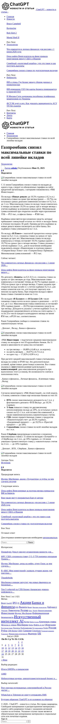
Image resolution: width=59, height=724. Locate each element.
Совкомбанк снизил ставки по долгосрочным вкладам (32, 70)
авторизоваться (50, 537)
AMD (3, 674)
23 (22, 651)
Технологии (12, 44)
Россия (52, 627)
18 (6, 651)
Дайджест (52, 607)
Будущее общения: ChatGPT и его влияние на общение (27, 699)
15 (19, 648)
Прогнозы (16, 628)
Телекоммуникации (47, 631)
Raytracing (11, 28)
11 (6, 648)
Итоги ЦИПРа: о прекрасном (15, 669)
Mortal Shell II (13, 37)
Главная (10, 16)
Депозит (4, 611)
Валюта (23, 607)
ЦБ (39, 633)
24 (3, 654)
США (20, 631)
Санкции (27, 630)
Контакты (11, 113)
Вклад (29, 607)
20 (13, 651)
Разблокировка (26, 628)
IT (18, 603)
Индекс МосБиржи (23, 613)
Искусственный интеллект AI (21, 619)
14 (16, 648)
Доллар (24, 610)
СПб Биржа (12, 631)
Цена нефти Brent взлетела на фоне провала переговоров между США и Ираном (27, 57)
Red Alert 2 (12, 33)
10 (3, 648)
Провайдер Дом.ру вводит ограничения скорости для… (27, 552)
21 (16, 651)
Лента (9, 115)
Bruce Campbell (14, 23)
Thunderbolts (7, 578)
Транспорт (4, 634)
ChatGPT (9, 603)
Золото (35, 611)
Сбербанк (36, 631)
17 (3, 651)
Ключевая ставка (47, 621)
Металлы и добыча (8, 625)
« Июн (4, 660)
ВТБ (16, 607)
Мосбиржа (22, 624)
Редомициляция (38, 628)
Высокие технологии (39, 607)
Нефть (31, 625)
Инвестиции (7, 613)
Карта (9, 118)
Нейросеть (11, 77)
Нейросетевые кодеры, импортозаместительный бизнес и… (29, 678)
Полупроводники (6, 628)
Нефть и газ (39, 625)
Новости (11, 19)
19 (9, 651)
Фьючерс (32, 633)
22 (19, 651)
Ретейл (45, 628)
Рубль (4, 630)
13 (13, 648)
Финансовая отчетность (18, 634)
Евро (30, 610)
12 (9, 648)
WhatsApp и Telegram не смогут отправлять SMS (24, 695)
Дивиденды (14, 610)
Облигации (50, 625)
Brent (3, 603)
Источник (5, 463)
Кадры (26, 622)
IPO (15, 602)
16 (22, 648)
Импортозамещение (45, 611)
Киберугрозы (34, 622)
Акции (25, 602)
